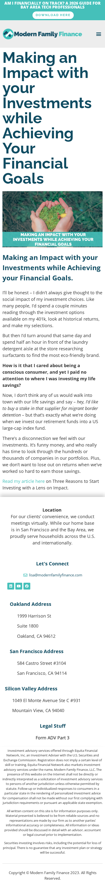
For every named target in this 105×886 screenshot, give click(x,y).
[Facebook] (26, 586)
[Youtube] (18, 586)
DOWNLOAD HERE (53, 15)
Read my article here (23, 481)
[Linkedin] (10, 586)
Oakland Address (30, 604)
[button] (98, 34)
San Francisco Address (36, 651)
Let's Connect (52, 563)
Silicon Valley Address (31, 688)
